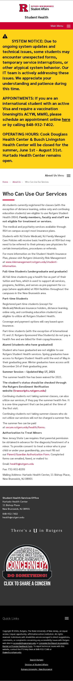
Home (5, 181)
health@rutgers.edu (22, 464)
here (66, 119)
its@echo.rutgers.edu (12, 652)
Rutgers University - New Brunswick (36, 669)
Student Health (36, 17)
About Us (17, 181)
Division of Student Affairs (36, 664)
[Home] (36, 8)
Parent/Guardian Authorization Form (28, 454)
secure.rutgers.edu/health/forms (25, 427)
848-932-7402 (10, 513)
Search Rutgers (36, 659)
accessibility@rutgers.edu (24, 643)
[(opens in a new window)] (36, 565)
